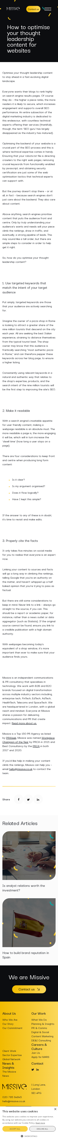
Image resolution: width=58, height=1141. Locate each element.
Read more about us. (24, 723)
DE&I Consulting (41, 1040)
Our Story (8, 1024)
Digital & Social (40, 1032)
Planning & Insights (42, 1024)
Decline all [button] (42, 1129)
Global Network (11, 1059)
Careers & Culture (39, 1046)
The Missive (9, 1071)
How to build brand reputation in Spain (25, 955)
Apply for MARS (40, 1057)
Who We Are (9, 1019)
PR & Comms (39, 1028)
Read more (40, 1123)
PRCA (36, 746)
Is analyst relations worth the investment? (23, 888)
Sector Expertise (12, 1055)
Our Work (38, 1013)
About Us (9, 1013)
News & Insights (8, 1065)
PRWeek (11, 737)
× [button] (55, 1109)
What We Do (39, 1019)
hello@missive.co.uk (20, 769)
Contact (37, 1063)
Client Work (9, 1051)
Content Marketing (42, 1036)
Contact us (33, 9)
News (5, 1076)
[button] (29, 1135)
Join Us (35, 1053)
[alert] (29, 1123)
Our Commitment (12, 1028)
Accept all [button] (15, 1129)
